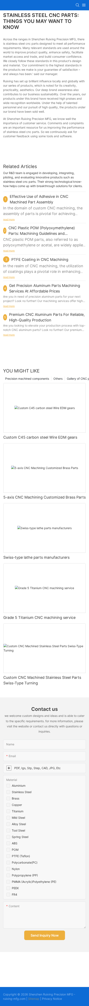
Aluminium (18, 785)
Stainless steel (21, 792)
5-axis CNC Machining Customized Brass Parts (44, 497)
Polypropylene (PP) (25, 875)
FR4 (14, 894)
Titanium (17, 811)
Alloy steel (19, 824)
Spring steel (20, 837)
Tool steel (18, 830)
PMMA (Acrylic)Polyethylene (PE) (34, 881)
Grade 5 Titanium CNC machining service (39, 617)
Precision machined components (27, 378)
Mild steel (18, 817)
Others (58, 378)
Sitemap (33, 998)
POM (15, 849)
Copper (17, 805)
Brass (15, 798)
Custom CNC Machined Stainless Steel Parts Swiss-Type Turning (42, 680)
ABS (14, 843)
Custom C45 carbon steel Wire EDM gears (40, 437)
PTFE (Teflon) (21, 856)
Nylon (16, 869)
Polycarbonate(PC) (24, 862)
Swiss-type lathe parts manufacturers (36, 557)
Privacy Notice (52, 998)
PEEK (15, 888)
